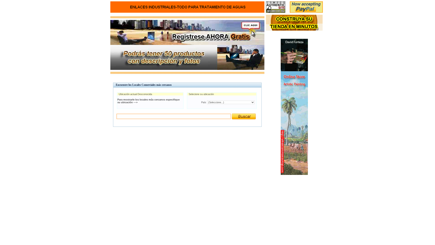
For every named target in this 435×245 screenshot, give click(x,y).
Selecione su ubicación (201, 94)
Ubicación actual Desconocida (135, 94)
